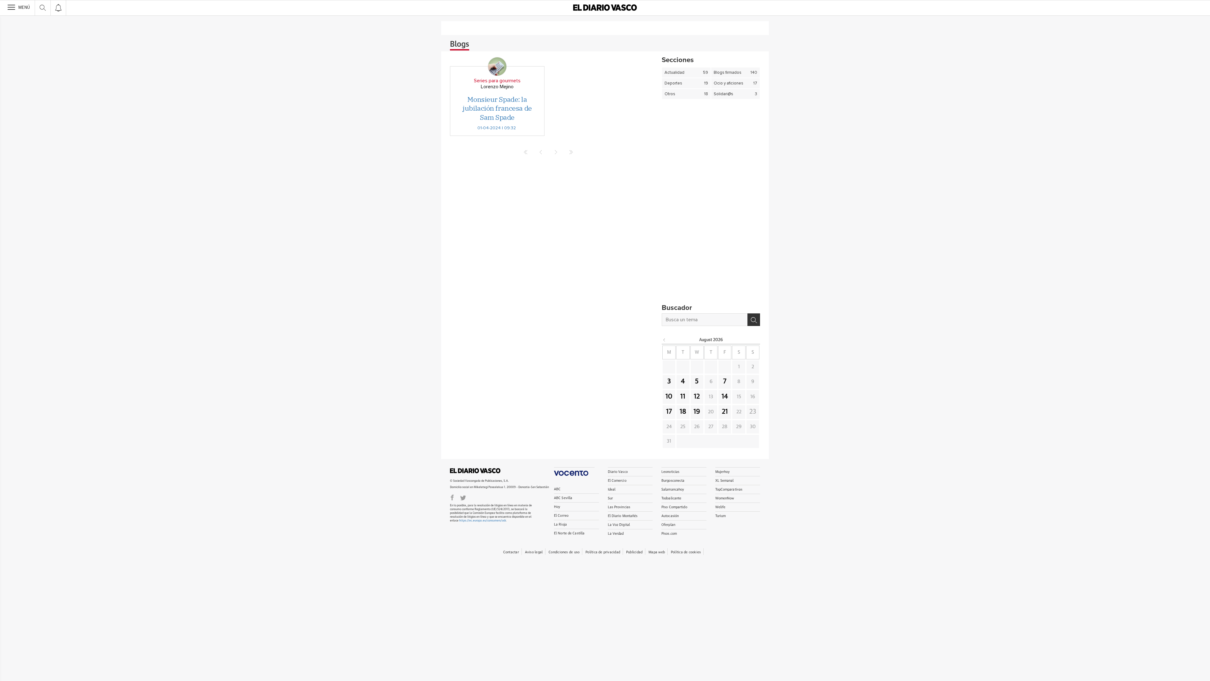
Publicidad (634, 552)
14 (725, 396)
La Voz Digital (619, 525)
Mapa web (656, 552)
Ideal (612, 489)
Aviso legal (534, 552)
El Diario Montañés (623, 516)
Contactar (511, 552)
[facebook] (452, 497)
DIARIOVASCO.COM (475, 470)
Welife (720, 507)
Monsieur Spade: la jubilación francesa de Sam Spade (497, 108)
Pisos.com (669, 533)
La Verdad (616, 533)
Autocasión (670, 516)
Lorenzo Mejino (497, 86)
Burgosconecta (672, 480)
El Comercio (617, 480)
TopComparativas (729, 489)
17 (669, 412)
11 (682, 396)
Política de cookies (686, 552)
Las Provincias (619, 507)
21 (725, 412)
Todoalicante (671, 498)
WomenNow (724, 498)
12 (697, 396)
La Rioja (560, 524)
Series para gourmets (497, 80)
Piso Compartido (674, 507)
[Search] (753, 319)
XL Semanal (724, 480)
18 (683, 412)
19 (697, 412)
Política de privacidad (602, 552)
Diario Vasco (618, 472)
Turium (720, 516)
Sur (610, 498)
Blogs (459, 44)
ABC (557, 489)
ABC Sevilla (563, 498)
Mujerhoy (722, 472)
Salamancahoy (672, 489)
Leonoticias (670, 472)
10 (669, 396)
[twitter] (463, 497)
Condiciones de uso (564, 552)
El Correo (561, 515)
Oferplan (668, 525)
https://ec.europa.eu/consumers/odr (482, 520)
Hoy (557, 507)
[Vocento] (574, 471)
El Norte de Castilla (569, 533)
